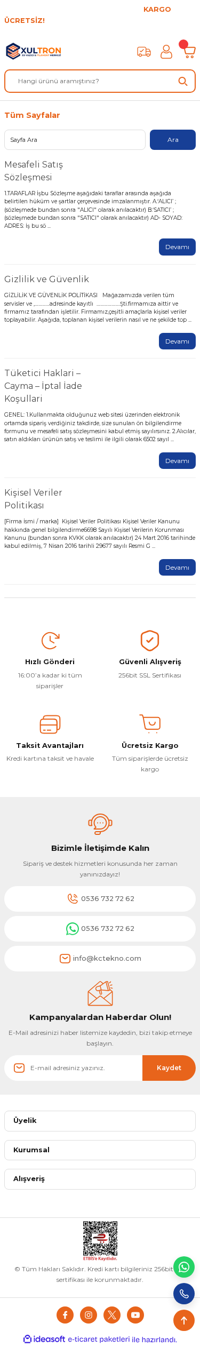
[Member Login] (166, 52)
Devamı (177, 247)
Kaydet (169, 1068)
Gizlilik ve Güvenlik (46, 279)
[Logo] (33, 51)
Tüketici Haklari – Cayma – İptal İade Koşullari (43, 386)
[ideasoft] (44, 1339)
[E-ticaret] (99, 1340)
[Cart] (189, 52)
